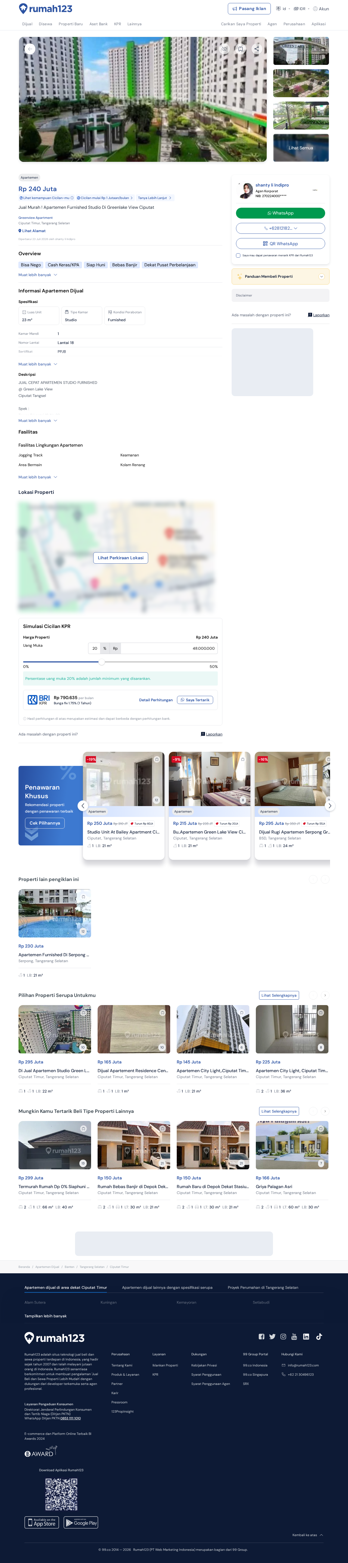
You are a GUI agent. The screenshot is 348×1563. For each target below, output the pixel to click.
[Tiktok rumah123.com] (319, 1336)
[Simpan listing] (157, 759)
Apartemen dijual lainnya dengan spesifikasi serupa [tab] (167, 1287)
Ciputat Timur (119, 1267)
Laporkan (214, 734)
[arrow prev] (82, 805)
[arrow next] (330, 805)
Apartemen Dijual (47, 1267)
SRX (246, 1384)
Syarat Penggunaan (206, 1374)
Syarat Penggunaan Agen (210, 1384)
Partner (117, 1384)
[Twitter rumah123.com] (272, 1336)
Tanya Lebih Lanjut (152, 198)
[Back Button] (29, 48)
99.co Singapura (255, 1374)
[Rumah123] (45, 8)
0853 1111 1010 (70, 1418)
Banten (69, 1267)
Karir (114, 1393)
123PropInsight (122, 1411)
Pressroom (119, 1402)
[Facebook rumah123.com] (261, 1336)
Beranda (24, 1267)
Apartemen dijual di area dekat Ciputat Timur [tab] (65, 1287)
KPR (155, 1374)
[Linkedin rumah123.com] (306, 1336)
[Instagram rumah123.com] (283, 1336)
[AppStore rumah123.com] (41, 1522)
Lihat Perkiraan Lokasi (121, 558)
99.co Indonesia (255, 1365)
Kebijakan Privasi (204, 1365)
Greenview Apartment (35, 218)
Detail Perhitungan (156, 699)
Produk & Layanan (125, 1374)
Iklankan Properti (165, 1365)
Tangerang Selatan (92, 1267)
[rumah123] (54, 1339)
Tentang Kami (121, 1365)
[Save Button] (240, 48)
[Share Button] (256, 48)
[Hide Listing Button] (224, 48)
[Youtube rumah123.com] (294, 1336)
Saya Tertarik (198, 699)
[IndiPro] (315, 190)
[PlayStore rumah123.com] (81, 1522)
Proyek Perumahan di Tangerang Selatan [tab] (263, 1287)
